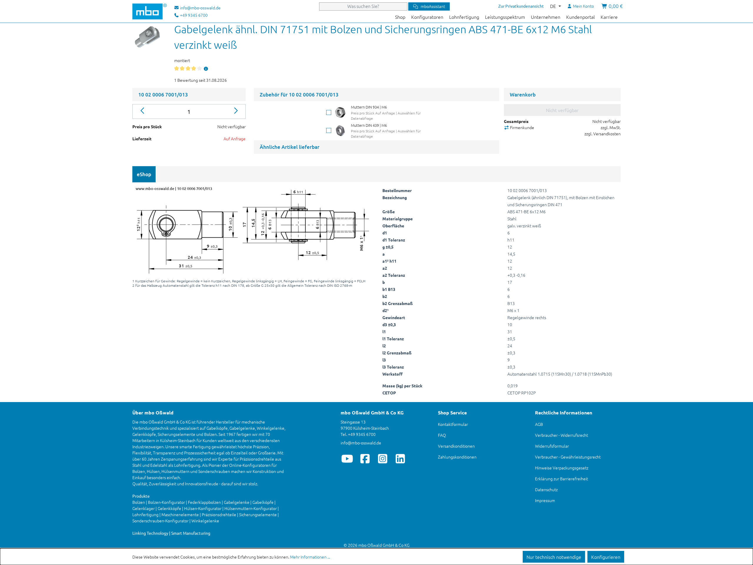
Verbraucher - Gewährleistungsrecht (568, 457)
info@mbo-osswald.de (361, 443)
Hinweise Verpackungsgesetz (561, 468)
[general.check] (328, 112)
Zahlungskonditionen (457, 457)
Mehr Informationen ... (310, 557)
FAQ (442, 435)
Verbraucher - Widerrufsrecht (561, 435)
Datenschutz (546, 489)
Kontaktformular (453, 424)
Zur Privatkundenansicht (521, 6)
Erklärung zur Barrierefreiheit (561, 478)
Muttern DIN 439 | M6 (369, 125)
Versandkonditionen (456, 446)
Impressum (545, 500)
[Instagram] (382, 458)
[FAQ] (206, 68)
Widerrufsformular (552, 446)
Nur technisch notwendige (554, 557)
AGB (539, 424)
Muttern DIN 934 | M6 (369, 107)
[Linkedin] (400, 458)
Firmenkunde (521, 127)
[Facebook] (364, 458)
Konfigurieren (605, 557)
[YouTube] (347, 458)
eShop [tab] (144, 174)
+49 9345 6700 (193, 15)
